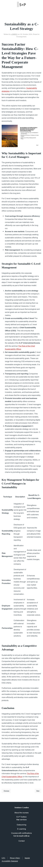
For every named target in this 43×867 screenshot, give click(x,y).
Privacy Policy (15, 858)
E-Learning (21, 829)
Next (37, 791)
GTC (3, 858)
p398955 (14, 34)
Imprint (27, 858)
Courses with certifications (21, 833)
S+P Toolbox (21, 816)
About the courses (21, 812)
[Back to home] (21, 4)
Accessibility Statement (10, 861)
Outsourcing (21, 824)
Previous (6, 791)
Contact (22, 841)
